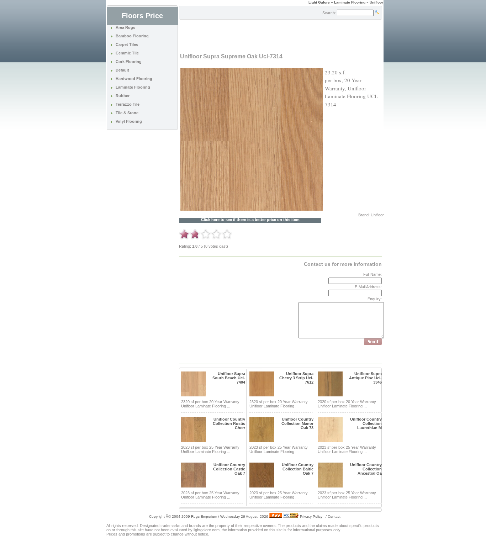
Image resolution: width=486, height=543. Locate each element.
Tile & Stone (127, 113)
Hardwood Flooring (134, 79)
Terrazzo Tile (127, 104)
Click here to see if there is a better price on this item (250, 220)
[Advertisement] (263, 31)
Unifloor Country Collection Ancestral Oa (366, 469)
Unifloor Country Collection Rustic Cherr (229, 423)
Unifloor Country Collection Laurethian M (366, 423)
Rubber (123, 96)
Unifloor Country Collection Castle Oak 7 (229, 469)
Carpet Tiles (127, 44)
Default (122, 70)
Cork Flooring (129, 61)
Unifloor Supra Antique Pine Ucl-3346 (365, 377)
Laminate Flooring (133, 87)
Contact (334, 516)
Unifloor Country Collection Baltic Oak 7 (297, 469)
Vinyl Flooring (129, 121)
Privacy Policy (311, 516)
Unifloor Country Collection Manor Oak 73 (297, 423)
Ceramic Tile (127, 53)
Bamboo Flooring (132, 36)
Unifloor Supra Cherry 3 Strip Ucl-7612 (296, 377)
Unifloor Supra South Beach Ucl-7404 (228, 377)
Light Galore (319, 2)
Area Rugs (125, 27)
